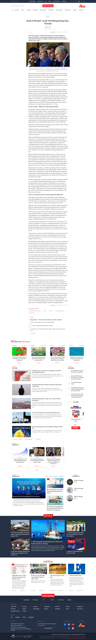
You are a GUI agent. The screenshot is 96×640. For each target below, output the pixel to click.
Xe (45, 1)
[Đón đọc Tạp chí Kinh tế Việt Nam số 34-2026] (76, 544)
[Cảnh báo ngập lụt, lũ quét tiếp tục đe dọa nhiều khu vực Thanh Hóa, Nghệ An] (76, 525)
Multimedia (16, 476)
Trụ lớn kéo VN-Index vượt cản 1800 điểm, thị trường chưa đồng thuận (19, 359)
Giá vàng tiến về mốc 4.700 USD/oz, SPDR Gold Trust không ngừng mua (20, 461)
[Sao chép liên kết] (64, 32)
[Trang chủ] (12, 10)
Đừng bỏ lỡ (15, 445)
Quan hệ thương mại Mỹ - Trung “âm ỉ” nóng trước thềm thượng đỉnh (46, 399)
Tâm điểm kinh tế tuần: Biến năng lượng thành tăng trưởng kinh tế (55, 491)
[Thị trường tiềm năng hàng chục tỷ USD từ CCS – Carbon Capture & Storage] (48, 530)
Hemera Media (30, 635)
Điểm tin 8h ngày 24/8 (78, 497)
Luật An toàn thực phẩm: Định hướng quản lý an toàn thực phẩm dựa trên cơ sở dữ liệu (57, 359)
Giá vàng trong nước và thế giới (57, 576)
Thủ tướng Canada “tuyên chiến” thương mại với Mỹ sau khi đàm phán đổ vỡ (77, 396)
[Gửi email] (62, 32)
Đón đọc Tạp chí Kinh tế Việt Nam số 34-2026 (75, 552)
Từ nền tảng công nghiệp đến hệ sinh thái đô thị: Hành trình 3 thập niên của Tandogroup (55, 508)
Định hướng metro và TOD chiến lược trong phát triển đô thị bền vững (19, 577)
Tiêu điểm (16, 10)
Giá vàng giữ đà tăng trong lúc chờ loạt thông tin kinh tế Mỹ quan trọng (37, 461)
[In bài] (29, 32)
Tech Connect (56, 1)
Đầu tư (22, 10)
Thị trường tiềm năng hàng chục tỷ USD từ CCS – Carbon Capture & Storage (47, 542)
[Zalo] (76, 1)
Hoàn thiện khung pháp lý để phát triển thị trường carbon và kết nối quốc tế (38, 359)
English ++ (64, 1)
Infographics (55, 476)
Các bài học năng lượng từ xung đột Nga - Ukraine (42, 325)
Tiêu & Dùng (40, 1)
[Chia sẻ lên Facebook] (58, 32)
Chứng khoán (32, 1)
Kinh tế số (35, 10)
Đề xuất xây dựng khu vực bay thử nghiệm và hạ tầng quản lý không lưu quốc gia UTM (20, 534)
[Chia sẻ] (67, 32)
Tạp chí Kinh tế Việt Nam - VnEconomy (77, 636)
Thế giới (75, 10)
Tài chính (28, 10)
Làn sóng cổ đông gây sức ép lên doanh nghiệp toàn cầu (46, 412)
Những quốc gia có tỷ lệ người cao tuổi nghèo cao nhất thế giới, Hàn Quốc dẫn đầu (46, 371)
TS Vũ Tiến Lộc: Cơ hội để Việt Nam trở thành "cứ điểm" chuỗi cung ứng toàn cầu (48, 330)
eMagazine (33, 345)
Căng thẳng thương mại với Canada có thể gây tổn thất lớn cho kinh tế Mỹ (77, 389)
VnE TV (49, 1)
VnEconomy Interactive (75, 575)
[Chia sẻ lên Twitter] (60, 32)
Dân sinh (81, 10)
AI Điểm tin (76, 476)
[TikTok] (82, 1)
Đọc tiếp (14, 368)
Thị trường (51, 10)
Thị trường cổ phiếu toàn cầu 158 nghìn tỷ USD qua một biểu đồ (47, 427)
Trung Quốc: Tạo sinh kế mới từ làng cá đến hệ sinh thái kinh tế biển (76, 359)
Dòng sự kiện (48, 562)
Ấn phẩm (76, 402)
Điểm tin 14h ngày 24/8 (78, 481)
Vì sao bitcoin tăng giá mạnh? (76, 383)
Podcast (50, 476)
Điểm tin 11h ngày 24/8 (78, 489)
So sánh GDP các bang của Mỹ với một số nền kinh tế (77, 371)
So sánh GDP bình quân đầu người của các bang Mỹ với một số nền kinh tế (77, 378)
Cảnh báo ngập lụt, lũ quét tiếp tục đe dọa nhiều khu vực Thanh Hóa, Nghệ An (75, 534)
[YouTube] (79, 1)
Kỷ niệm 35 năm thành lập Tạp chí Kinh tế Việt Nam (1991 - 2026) (38, 577)
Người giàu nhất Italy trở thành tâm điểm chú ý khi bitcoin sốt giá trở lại (47, 385)
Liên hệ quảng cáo (48, 628)
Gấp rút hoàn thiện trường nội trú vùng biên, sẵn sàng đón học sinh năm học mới (20, 553)
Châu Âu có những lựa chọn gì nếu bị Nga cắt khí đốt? (43, 322)
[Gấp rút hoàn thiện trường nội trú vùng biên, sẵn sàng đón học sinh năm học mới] (20, 544)
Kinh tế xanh (43, 10)
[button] (48, 470)
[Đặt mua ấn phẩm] (82, 5)
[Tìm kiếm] (14, 6)
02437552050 (41, 625)
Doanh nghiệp (59, 10)
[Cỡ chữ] (31, 32)
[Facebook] (71, 1)
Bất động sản (68, 10)
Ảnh (12, 617)
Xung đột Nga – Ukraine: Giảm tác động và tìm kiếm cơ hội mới (46, 319)
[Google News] (84, 1)
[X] (73, 1)
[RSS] (73, 628)
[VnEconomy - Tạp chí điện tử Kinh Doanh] (48, 595)
